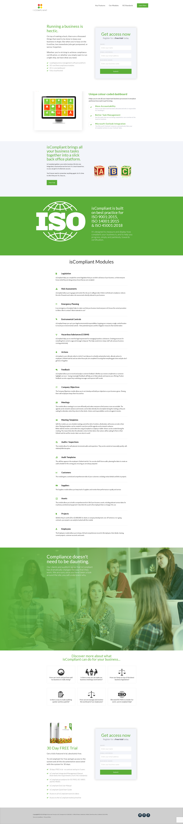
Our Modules (114, 5)
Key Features (100, 5)
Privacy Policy (47, 817)
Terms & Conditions (38, 817)
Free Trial (52, 182)
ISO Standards (127, 5)
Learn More (142, 5)
